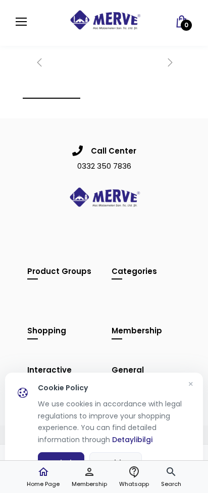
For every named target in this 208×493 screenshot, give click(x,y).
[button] (171, 477)
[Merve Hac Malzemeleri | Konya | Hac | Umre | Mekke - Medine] (104, 22)
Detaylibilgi (132, 440)
